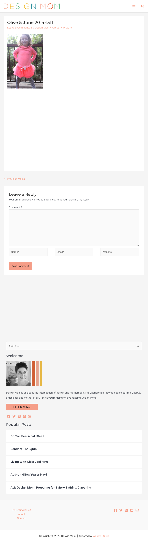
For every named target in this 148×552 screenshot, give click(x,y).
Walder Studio (101, 536)
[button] (142, 6)
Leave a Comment (18, 27)
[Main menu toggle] (134, 6)
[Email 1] (137, 510)
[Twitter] (14, 416)
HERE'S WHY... (22, 406)
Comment (15, 207)
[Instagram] (19, 416)
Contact (21, 518)
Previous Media (14, 178)
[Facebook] (8, 416)
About (21, 514)
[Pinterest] (24, 416)
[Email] (29, 416)
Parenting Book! (21, 510)
